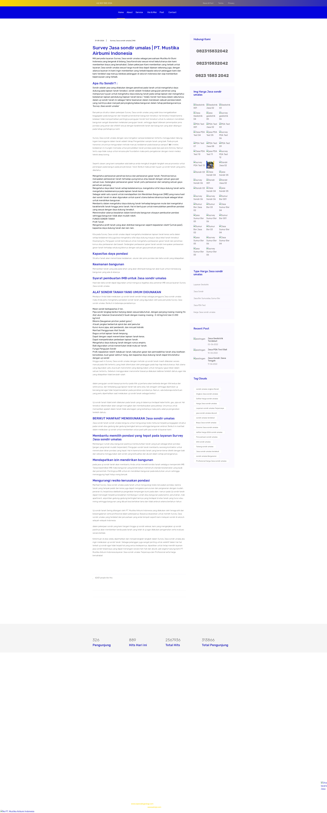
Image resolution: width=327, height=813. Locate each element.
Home (121, 12)
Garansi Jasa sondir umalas (207, 427)
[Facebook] (93, 782)
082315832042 (212, 51)
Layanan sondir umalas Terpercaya (210, 408)
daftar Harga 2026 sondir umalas (209, 432)
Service (139, 12)
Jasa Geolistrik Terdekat (215, 339)
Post (162, 12)
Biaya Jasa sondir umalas (206, 423)
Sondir (144, 694)
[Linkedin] (106, 782)
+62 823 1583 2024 (104, 3)
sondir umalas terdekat (205, 418)
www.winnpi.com (154, 807)
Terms (220, 3)
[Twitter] (98, 782)
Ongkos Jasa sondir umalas (207, 394)
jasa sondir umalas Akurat (206, 413)
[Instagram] (102, 782)
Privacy (231, 3)
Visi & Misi (152, 12)
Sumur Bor (146, 699)
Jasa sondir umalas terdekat (207, 451)
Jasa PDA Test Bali (217, 349)
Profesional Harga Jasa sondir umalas (211, 461)
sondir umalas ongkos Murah (207, 389)
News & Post (208, 3)
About (130, 12)
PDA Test (145, 689)
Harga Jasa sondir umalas (206, 403)
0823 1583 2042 (212, 75)
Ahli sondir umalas (203, 442)
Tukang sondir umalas (204, 447)
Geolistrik (145, 684)
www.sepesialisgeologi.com (142, 804)
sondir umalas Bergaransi (206, 456)
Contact (172, 12)
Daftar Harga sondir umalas (207, 399)
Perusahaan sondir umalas (207, 437)
